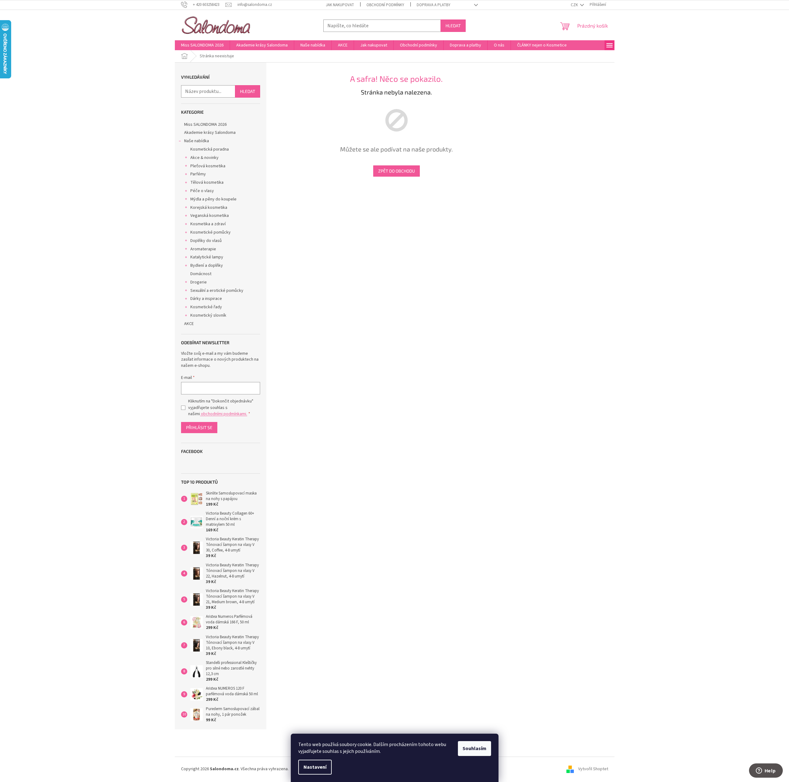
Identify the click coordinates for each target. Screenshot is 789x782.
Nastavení (315, 767)
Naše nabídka (196, 141)
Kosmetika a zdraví (208, 224)
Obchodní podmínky (385, 5)
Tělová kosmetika (207, 182)
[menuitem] (202, 45)
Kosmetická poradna (209, 149)
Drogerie (198, 282)
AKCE (189, 324)
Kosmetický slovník (208, 315)
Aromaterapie (203, 249)
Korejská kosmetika (208, 207)
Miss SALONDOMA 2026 (205, 124)
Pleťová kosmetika (207, 166)
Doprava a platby (433, 5)
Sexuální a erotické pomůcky (216, 291)
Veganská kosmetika (209, 216)
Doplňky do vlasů (206, 241)
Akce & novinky (204, 158)
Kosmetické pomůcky (210, 232)
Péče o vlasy (202, 191)
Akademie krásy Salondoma (210, 133)
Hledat (453, 25)
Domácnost (200, 274)
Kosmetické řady (206, 307)
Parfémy (198, 174)
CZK (575, 5)
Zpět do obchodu (396, 171)
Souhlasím (474, 748)
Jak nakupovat (340, 5)
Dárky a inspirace (206, 299)
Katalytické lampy (206, 257)
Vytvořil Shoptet (593, 769)
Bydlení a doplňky (206, 265)
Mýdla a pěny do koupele (213, 199)
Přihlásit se (199, 427)
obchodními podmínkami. (223, 414)
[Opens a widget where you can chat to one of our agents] (766, 771)
